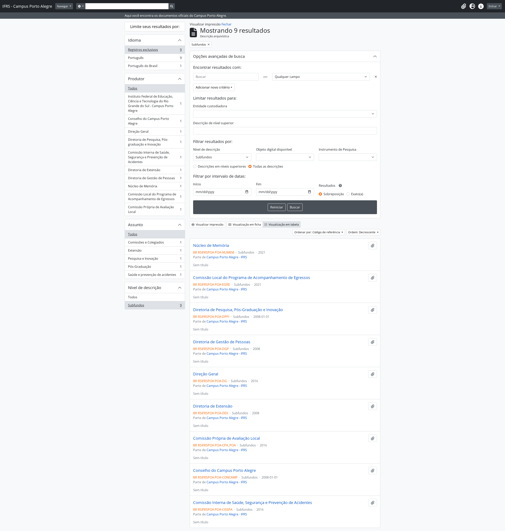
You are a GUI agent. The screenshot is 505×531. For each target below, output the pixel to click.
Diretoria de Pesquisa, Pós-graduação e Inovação (155, 142)
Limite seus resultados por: (155, 26)
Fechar (227, 24)
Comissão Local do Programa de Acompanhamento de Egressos (155, 196)
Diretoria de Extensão (155, 171)
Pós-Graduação (155, 267)
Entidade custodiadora (210, 106)
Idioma (134, 40)
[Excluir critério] (376, 76)
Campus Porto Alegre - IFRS (227, 257)
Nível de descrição (144, 287)
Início (197, 184)
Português (155, 59)
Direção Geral (155, 132)
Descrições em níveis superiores (222, 166)
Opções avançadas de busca (219, 56)
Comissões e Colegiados (155, 243)
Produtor (136, 78)
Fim (258, 184)
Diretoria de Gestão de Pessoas (155, 179)
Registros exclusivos (155, 51)
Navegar (63, 6)
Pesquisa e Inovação (155, 259)
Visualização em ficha (246, 224)
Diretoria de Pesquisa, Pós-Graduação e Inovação (238, 309)
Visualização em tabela (283, 224)
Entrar (493, 6)
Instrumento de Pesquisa (337, 149)
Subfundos (155, 306)
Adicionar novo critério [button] (213, 87)
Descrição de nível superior (213, 123)
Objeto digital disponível (274, 149)
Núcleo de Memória (155, 187)
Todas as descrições (268, 166)
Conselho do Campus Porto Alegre (155, 121)
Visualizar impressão (209, 224)
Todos (132, 88)
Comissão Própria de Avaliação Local (155, 209)
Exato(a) (357, 194)
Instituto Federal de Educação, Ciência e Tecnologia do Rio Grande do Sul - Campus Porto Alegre (155, 103)
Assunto (135, 224)
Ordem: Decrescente (362, 232)
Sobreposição (334, 194)
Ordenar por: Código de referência (317, 232)
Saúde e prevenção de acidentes (155, 275)
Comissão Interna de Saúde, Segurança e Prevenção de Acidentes (155, 157)
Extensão (155, 251)
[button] (463, 6)
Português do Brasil (155, 67)
